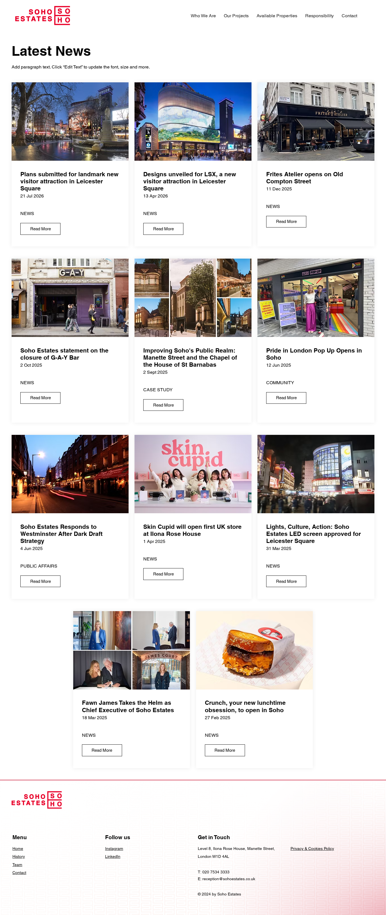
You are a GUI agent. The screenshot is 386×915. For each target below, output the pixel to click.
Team (17, 864)
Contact (19, 872)
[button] (203, 15)
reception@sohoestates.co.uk (228, 879)
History (18, 856)
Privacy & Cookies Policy (312, 848)
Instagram (114, 848)
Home (17, 848)
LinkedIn (112, 856)
